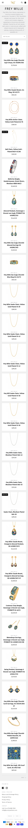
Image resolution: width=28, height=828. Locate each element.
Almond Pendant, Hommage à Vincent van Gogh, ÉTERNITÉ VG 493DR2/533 (14, 213)
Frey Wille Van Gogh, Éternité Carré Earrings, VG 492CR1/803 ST (14, 703)
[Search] (22, 2)
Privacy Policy (6, 799)
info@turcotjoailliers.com (9, 810)
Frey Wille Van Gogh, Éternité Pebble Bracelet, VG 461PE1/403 (14, 735)
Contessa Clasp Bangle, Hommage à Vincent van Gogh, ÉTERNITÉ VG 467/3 (14, 608)
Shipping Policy (6, 797)
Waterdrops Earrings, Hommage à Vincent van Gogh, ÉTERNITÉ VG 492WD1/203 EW (14, 640)
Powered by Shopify (18, 819)
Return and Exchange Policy (10, 794)
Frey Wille (14, 58)
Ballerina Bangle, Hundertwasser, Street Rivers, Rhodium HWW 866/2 (14, 181)
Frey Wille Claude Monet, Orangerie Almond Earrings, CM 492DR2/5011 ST (14, 576)
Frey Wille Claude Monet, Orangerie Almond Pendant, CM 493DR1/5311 (14, 544)
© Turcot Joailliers (9, 819)
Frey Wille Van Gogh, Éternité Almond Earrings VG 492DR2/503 (14, 245)
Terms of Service (7, 802)
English (10, 816)
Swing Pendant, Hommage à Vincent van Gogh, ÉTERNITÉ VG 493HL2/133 (14, 672)
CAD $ (17, 816)
